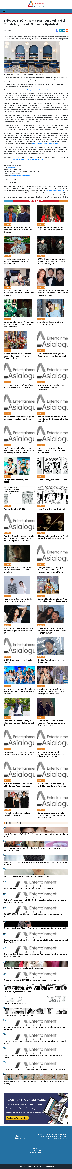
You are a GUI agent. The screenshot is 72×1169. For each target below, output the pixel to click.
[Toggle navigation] (4, 10)
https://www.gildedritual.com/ (20, 175)
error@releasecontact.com (55, 191)
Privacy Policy (36, 1150)
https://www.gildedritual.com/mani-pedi (40, 90)
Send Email (12, 167)
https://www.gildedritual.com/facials (45, 144)
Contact (36, 1146)
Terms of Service (36, 1152)
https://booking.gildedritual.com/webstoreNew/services (23, 159)
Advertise (36, 1148)
